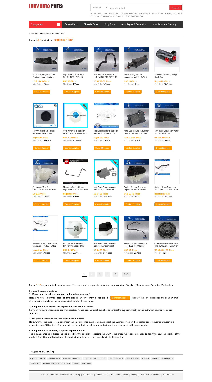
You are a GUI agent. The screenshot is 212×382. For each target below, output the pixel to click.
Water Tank (114, 13)
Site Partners (168, 375)
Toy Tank (88, 358)
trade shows (116, 375)
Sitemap (134, 375)
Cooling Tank (170, 13)
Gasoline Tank (54, 358)
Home (31, 34)
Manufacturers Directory (164, 24)
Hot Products (88, 375)
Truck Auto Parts (132, 358)
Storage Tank (144, 13)
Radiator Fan (48, 363)
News (125, 375)
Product (97, 7)
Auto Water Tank (63, 363)
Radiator (145, 358)
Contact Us (155, 375)
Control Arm (35, 363)
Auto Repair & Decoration (133, 24)
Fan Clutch (86, 363)
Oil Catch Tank (100, 358)
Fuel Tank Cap (137, 16)
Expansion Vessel (37, 358)
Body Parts (109, 24)
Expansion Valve (107, 16)
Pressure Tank (158, 13)
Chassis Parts (91, 24)
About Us (54, 375)
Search (175, 8)
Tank (106, 13)
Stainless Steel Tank (128, 13)
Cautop (44, 375)
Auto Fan (156, 358)
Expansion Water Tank (72, 358)
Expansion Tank (123, 16)
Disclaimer (144, 375)
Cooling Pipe (167, 358)
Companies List (102, 375)
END (126, 274)
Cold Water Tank (116, 358)
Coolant (76, 363)
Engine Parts (71, 24)
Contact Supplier (41, 92)
